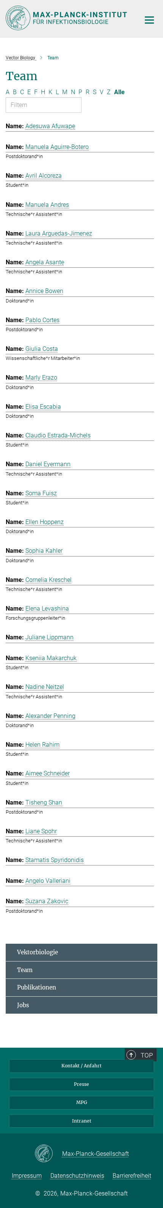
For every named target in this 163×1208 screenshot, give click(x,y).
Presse (81, 1084)
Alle (119, 92)
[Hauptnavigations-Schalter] (149, 20)
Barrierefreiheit (132, 1175)
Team (25, 970)
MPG (81, 1102)
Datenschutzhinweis (77, 1175)
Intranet (81, 1121)
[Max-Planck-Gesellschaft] (48, 1154)
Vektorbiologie (37, 952)
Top (147, 1055)
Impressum (27, 1175)
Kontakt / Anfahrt (81, 1065)
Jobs (23, 1005)
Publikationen (36, 987)
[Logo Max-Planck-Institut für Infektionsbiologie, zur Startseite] (67, 18)
